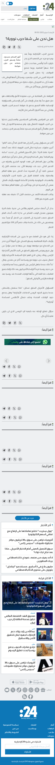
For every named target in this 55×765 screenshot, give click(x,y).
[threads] (37, 690)
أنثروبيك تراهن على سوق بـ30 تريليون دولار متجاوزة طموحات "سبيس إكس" (19, 666)
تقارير (42, 19)
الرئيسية (49, 15)
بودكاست (32, 728)
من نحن (15, 728)
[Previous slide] (6, 361)
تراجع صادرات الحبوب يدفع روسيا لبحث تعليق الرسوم (21, 649)
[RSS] (24, 696)
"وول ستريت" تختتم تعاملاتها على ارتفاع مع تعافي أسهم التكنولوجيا (27, 604)
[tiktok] (19, 690)
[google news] (43, 690)
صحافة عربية (33, 19)
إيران (25, 8)
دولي (33, 644)
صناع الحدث (11, 19)
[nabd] (49, 690)
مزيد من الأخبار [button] (27, 518)
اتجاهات (26, 15)
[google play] (36, 684)
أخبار (41, 15)
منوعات (17, 15)
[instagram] (25, 690)
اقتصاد (35, 15)
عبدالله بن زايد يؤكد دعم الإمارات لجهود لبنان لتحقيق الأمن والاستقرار (21, 634)
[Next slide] (48, 361)
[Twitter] (13, 690)
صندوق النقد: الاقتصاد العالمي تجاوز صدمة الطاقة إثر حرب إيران (19, 619)
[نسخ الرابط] (4, 47)
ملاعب (51, 732)
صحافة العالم (22, 19)
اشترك (27, 752)
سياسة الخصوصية (11, 725)
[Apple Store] (18, 684)
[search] (3, 3)
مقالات (49, 19)
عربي (33, 628)
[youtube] (7, 690)
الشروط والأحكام (12, 732)
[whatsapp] (31, 690)
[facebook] (30, 696)
